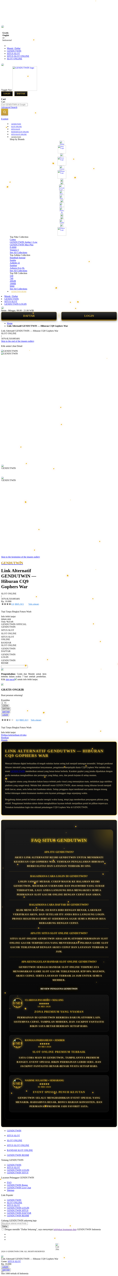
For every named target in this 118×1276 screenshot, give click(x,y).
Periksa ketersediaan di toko (13, 735)
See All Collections (18, 252)
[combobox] (14, 104)
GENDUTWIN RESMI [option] (8, 661)
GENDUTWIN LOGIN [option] (8, 655)
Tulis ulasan (33, 604)
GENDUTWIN (14, 51)
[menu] (59, 208)
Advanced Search (9, 107)
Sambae (13, 265)
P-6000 (13, 247)
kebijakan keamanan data (65, 1229)
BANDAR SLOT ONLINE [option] (8, 643)
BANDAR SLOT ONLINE (20, 1150)
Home (10, 323)
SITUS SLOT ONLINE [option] (7, 638)
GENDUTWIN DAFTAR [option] (8, 649)
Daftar (21, 94)
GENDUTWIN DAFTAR (19, 1213)
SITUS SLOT (13, 53)
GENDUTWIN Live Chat (19, 1187)
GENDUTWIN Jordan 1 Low (23, 242)
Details (4, 740)
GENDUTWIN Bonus (17, 1185)
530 (11, 276)
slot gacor (10, 679)
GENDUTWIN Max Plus (21, 244)
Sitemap (10, 1190)
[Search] (4, 112)
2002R (13, 281)
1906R (13, 283)
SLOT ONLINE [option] (8, 633)
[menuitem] (16, 124)
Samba (13, 260)
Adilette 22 (15, 263)
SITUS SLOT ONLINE (18, 56)
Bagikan (5, 737)
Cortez (13, 239)
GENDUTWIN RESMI (18, 1155)
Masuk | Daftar (13, 48)
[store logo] (25, 90)
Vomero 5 (14, 250)
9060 (12, 286)
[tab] (59, 119)
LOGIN (89, 315)
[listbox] (23, 645)
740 (11, 278)
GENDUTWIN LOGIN (15, 304)
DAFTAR (29, 315)
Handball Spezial (17, 257)
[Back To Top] (2, 1271)
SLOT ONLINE (14, 58)
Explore (4, 119)
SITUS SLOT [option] (7, 630)
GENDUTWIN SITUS (17, 1172)
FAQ (9, 1182)
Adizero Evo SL (17, 268)
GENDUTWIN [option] (8, 627)
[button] (7, 470)
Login (7, 94)
